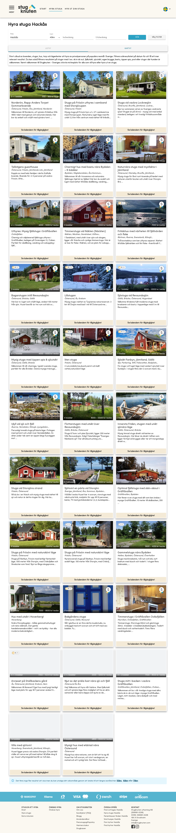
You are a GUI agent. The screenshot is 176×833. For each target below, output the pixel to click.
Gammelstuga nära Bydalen (134, 553)
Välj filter (157, 37)
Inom (51, 34)
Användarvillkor (82, 819)
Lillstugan (70, 295)
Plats (12, 34)
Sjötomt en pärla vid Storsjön (82, 488)
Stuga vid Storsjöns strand (26, 488)
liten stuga (71, 360)
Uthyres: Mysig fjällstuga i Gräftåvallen (34, 231)
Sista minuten (27, 816)
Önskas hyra (54, 810)
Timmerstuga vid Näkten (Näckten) (85, 231)
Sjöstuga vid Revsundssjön (133, 295)
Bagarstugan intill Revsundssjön (30, 295)
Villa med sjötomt (21, 745)
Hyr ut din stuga (75, 9)
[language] (167, 9)
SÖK (137, 37)
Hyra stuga (55, 9)
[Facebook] (133, 827)
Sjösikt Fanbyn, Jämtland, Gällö (136, 360)
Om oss (79, 810)
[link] (113, 810)
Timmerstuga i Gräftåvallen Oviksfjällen (141, 617)
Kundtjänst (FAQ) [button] (83, 813)
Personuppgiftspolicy (85, 822)
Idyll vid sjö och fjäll (22, 424)
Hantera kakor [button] (82, 825)
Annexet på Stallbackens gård (29, 681)
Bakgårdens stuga (75, 617)
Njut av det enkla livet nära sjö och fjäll (87, 681)
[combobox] (27, 37)
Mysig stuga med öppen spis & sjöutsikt (34, 360)
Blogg (79, 816)
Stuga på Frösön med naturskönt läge (33, 553)
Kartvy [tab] (128, 48)
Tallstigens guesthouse (24, 167)
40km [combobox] (52, 37)
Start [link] (43, 9)
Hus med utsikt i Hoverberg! (27, 617)
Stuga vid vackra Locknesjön (134, 103)
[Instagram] (137, 827)
